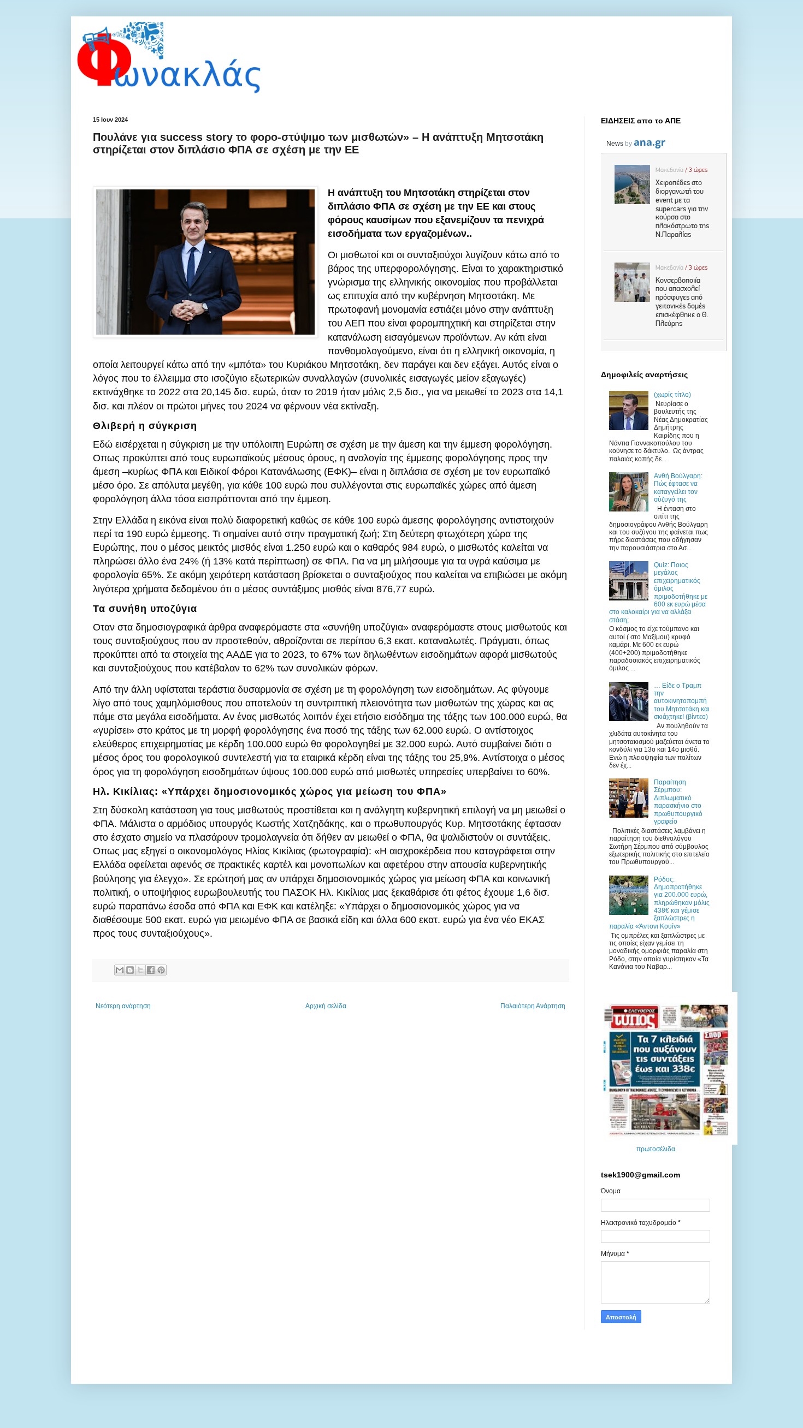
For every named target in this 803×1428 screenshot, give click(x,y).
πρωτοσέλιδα (655, 1149)
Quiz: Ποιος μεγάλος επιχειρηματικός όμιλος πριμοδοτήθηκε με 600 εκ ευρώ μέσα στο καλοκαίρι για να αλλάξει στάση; (658, 592)
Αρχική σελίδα (325, 1006)
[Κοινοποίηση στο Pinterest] (161, 970)
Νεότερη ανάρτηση (123, 1006)
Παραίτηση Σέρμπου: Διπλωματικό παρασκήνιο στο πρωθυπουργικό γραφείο (678, 801)
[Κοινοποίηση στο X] (140, 970)
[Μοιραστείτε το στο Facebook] (150, 970)
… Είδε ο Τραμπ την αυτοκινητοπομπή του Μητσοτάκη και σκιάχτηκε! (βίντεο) (682, 701)
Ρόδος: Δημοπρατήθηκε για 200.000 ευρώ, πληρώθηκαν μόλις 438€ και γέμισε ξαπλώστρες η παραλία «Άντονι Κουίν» (659, 903)
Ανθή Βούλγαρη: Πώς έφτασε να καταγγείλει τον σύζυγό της (678, 487)
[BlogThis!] (130, 970)
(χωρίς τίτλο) (672, 394)
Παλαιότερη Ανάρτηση (532, 1006)
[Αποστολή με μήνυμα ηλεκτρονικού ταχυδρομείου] (119, 970)
